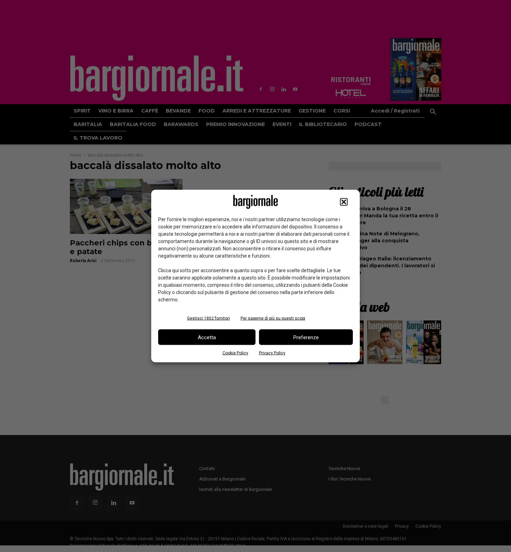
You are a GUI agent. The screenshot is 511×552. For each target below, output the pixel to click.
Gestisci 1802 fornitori (208, 318)
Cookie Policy (235, 353)
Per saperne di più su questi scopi (273, 318)
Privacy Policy (272, 353)
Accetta (207, 337)
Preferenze (306, 337)
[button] (343, 202)
